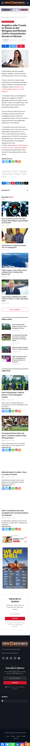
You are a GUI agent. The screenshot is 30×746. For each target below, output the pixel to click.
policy (23, 687)
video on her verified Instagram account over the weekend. (13, 89)
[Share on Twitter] (13, 46)
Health (23, 736)
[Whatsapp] (13, 161)
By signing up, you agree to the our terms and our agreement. (16, 624)
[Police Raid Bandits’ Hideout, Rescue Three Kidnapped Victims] (6, 327)
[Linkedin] (9, 161)
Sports (3, 440)
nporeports (6, 39)
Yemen (4, 176)
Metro (3, 399)
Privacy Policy (18, 624)
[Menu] (3, 3)
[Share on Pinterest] (21, 46)
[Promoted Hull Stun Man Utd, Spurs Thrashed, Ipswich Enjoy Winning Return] (6, 337)
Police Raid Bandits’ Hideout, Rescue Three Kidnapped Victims (19, 326)
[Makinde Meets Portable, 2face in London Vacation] (6, 349)
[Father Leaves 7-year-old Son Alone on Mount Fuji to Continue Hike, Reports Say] (15, 260)
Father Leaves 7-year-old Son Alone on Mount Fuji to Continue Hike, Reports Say (14, 272)
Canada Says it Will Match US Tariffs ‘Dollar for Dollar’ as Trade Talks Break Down (15, 299)
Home (3, 17)
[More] (19, 161)
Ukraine (24, 174)
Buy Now (16, 738)
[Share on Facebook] (5, 46)
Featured (14, 171)
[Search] (27, 3)
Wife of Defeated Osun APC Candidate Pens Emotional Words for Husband (19, 359)
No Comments (22, 39)
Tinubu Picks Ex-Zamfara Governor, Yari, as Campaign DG (14, 246)
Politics (4, 517)
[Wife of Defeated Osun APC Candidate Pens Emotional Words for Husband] (6, 358)
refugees (17, 174)
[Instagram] (16, 161)
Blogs (7, 17)
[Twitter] (6, 161)
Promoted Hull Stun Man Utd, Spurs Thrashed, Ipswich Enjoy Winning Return (19, 337)
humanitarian (23, 171)
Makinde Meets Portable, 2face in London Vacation (20, 348)
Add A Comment (15, 309)
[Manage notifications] (26, 742)
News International (7, 21)
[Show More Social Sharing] (26, 46)
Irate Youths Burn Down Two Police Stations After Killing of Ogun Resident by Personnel (15, 220)
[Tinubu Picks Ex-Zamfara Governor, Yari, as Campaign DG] (15, 235)
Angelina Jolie (6, 171)
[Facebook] (3, 161)
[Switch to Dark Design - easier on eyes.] (25, 3)
